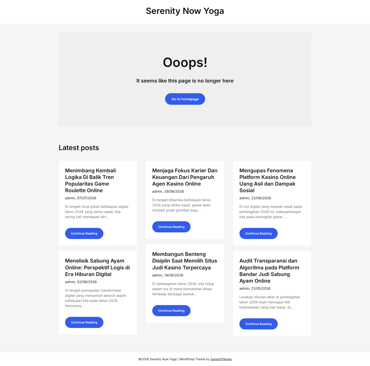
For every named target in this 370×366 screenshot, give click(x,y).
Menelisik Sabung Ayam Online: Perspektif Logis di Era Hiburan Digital (97, 267)
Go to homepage (185, 99)
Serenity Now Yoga (185, 11)
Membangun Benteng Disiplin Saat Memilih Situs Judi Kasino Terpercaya (184, 260)
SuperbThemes (221, 359)
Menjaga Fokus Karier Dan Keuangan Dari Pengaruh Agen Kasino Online (185, 177)
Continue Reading (84, 233)
